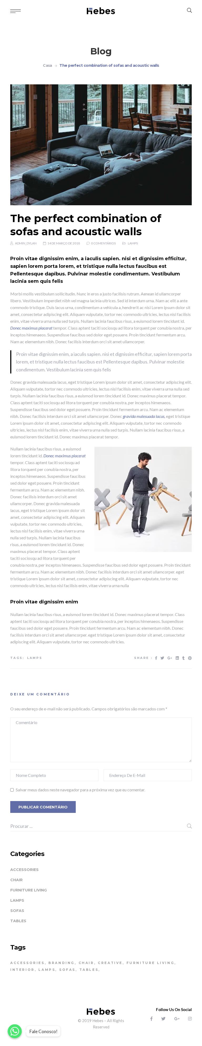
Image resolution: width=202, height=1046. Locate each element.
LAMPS (35, 658)
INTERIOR (22, 970)
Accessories (24, 869)
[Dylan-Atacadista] (101, 10)
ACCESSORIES (27, 963)
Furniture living (28, 890)
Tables (18, 921)
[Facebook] (151, 1018)
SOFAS (67, 970)
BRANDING (61, 963)
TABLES (89, 970)
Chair (16, 880)
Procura (189, 826)
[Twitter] (163, 1018)
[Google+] (176, 1018)
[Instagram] (190, 1018)
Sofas (17, 910)
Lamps (133, 243)
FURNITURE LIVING (151, 963)
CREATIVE (110, 963)
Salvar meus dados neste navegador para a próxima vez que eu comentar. (80, 789)
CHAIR (86, 963)
